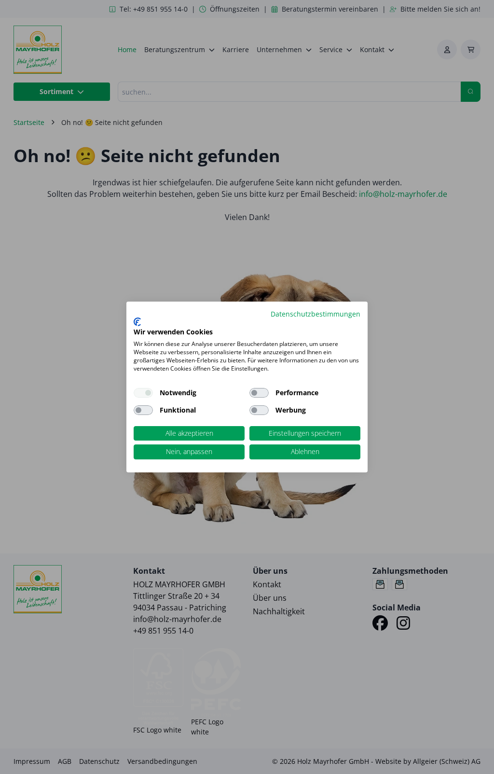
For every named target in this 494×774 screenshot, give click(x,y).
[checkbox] (259, 393)
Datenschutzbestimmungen (315, 313)
